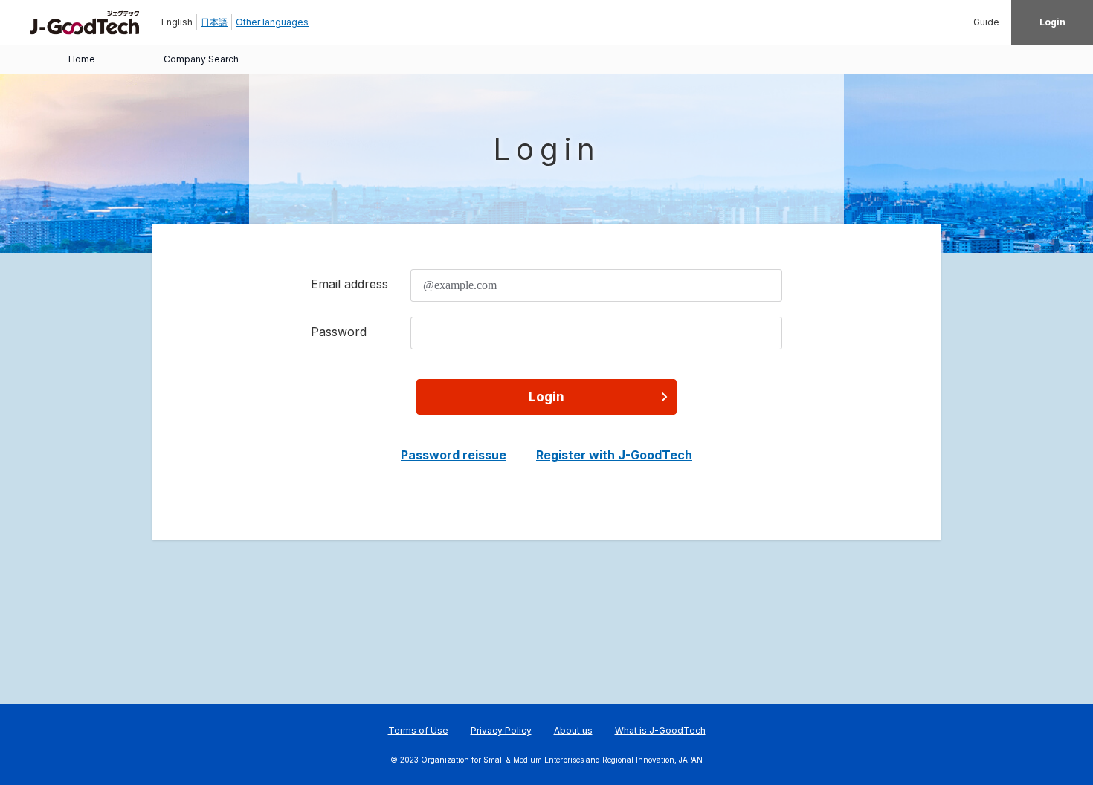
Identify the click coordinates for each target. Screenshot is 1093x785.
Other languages (272, 22)
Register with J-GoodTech (614, 455)
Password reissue (453, 455)
